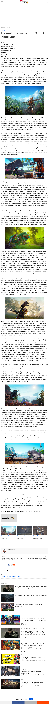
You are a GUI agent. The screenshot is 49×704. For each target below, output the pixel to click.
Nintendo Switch (25, 628)
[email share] (12, 564)
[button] (24, 100)
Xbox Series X (40, 628)
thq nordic (14, 576)
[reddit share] (14, 564)
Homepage (3, 27)
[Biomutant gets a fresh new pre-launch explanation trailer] (8, 534)
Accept (31, 699)
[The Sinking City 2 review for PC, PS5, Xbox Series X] (7, 598)
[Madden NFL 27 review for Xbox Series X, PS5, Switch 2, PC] (7, 607)
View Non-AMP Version (28, 696)
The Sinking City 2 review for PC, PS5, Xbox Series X (31, 595)
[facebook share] (9, 564)
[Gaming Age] (24, 2)
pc (7, 576)
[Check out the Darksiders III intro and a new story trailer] (40, 534)
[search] (47, 2)
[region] (24, 15)
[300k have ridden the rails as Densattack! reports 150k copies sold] (10, 659)
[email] (30, 702)
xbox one (20, 576)
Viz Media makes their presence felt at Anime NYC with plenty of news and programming (32, 671)
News (22, 654)
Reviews (8, 27)
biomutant (3, 576)
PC (29, 628)
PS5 (32, 628)
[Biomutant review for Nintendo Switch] (24, 534)
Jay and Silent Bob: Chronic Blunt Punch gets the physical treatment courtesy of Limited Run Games (32, 645)
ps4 (10, 576)
